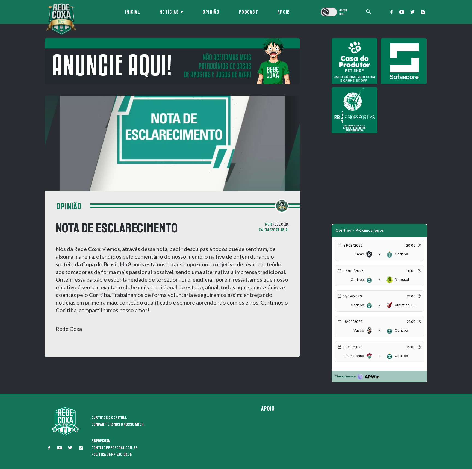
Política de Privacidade (111, 454)
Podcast (248, 12)
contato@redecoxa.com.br (114, 447)
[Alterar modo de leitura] (334, 12)
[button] (391, 12)
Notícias (169, 12)
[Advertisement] (379, 175)
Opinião (211, 12)
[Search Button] (368, 12)
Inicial (132, 12)
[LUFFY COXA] (172, 61)
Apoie (284, 12)
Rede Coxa (280, 224)
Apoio (268, 408)
